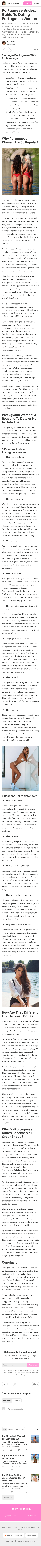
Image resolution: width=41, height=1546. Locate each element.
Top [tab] (4, 1430)
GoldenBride (11, 98)
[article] (20, 1443)
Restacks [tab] (17, 1401)
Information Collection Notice (25, 1373)
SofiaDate (10, 77)
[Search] (37, 1429)
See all (6, 1497)
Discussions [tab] (19, 1430)
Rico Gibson (11, 42)
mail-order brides (19, 200)
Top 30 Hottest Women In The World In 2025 (14, 1437)
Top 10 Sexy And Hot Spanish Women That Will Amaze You (14, 1478)
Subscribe (27, 3)
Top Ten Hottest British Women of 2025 (13, 1457)
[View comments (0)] (9, 49)
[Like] (4, 49)
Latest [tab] (10, 1430)
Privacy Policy (20, 1375)
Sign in (36, 3)
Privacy (21, 1527)
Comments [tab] (7, 1401)
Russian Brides (21, 1051)
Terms (27, 1527)
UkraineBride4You (14, 108)
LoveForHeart (12, 122)
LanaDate (10, 88)
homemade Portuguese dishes (16, 590)
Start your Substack (14, 1535)
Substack (9, 1541)
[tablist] (12, 1400)
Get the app (31, 1535)
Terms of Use (31, 1370)
